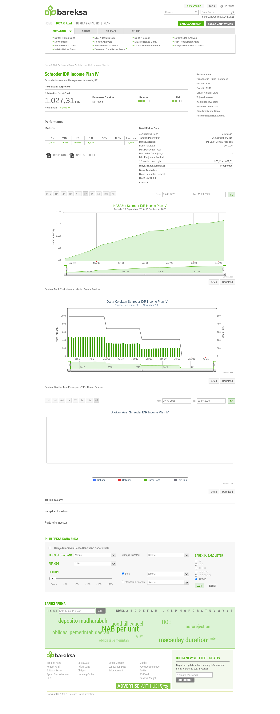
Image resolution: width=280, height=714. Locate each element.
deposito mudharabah (82, 620)
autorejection (198, 626)
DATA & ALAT (64, 23)
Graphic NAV (203, 83)
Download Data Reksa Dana (109, 49)
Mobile (143, 663)
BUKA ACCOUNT (194, 6)
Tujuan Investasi (205, 97)
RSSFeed (144, 674)
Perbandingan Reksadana (211, 115)
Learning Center (86, 674)
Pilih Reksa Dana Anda (186, 41)
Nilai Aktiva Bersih (104, 38)
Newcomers (61, 41)
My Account (229, 5)
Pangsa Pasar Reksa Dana (189, 45)
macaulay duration (183, 639)
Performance (204, 74)
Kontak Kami (53, 666)
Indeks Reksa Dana (65, 49)
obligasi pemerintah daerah (80, 632)
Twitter (143, 670)
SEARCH (52, 611)
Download (227, 282)
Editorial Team (54, 670)
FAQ (49, 678)
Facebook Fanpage (149, 666)
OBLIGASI (111, 31)
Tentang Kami (54, 663)
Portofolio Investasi (207, 106)
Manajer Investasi (131, 555)
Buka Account (116, 670)
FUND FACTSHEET (85, 155)
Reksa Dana (67, 65)
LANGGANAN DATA (191, 23)
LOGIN (212, 6)
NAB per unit (120, 628)
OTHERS (136, 31)
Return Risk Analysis (186, 38)
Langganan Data (117, 666)
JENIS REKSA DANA (61, 555)
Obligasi (82, 670)
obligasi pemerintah (114, 640)
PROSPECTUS (59, 155)
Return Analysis (103, 41)
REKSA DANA (59, 31)
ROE (166, 622)
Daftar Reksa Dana (64, 38)
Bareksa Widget (148, 678)
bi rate (211, 638)
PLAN (107, 23)
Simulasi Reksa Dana (106, 45)
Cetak (214, 282)
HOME (48, 23)
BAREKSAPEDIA (55, 603)
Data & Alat (51, 65)
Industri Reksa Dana (65, 45)
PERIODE (54, 563)
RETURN (54, 572)
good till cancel (127, 623)
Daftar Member (116, 663)
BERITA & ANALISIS (88, 23)
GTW (139, 636)
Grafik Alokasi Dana (207, 92)
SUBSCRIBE (185, 680)
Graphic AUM (204, 88)
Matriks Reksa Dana (145, 41)
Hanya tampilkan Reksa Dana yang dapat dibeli (81, 548)
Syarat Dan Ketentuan (58, 674)
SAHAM (86, 31)
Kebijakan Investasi (207, 102)
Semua (202, 579)
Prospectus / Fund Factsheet (212, 79)
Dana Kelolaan (142, 38)
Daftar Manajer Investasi (147, 45)
